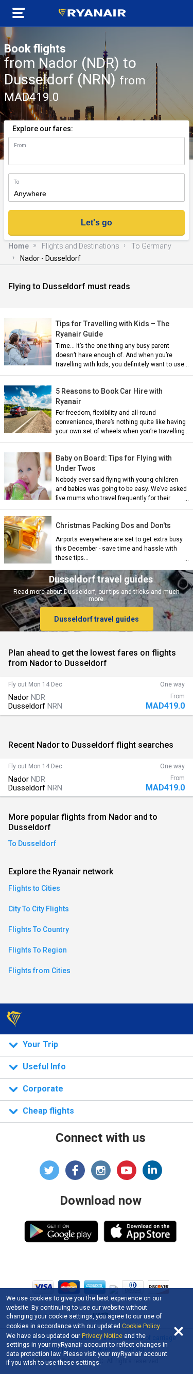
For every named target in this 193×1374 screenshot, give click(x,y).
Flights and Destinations (80, 246)
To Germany (151, 246)
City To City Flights (38, 909)
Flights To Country (38, 929)
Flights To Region (37, 950)
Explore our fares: (42, 129)
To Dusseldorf (32, 843)
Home (18, 246)
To (16, 182)
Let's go (96, 222)
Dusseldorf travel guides (96, 619)
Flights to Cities (34, 888)
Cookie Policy (141, 1326)
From (20, 145)
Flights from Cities (39, 970)
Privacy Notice (102, 1336)
